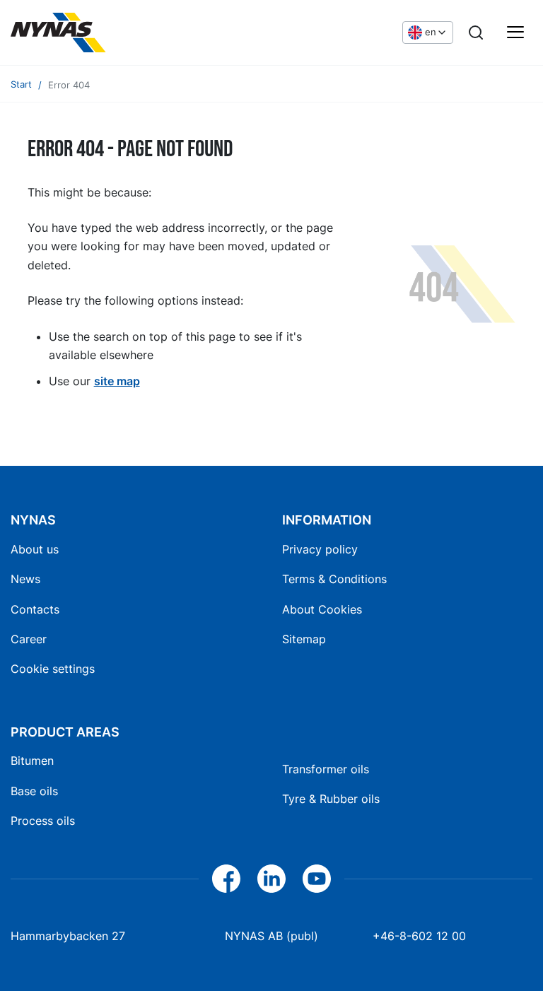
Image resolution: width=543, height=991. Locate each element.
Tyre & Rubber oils (331, 799)
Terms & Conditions (334, 579)
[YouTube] (317, 878)
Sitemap (304, 639)
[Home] (117, 32)
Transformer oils (325, 769)
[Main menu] (515, 32)
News (25, 579)
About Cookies (322, 609)
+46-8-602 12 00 (419, 936)
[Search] (475, 32)
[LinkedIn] (271, 878)
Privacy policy (320, 549)
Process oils (43, 821)
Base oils (34, 791)
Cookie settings (53, 669)
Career (29, 639)
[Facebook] (226, 878)
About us (35, 549)
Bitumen (32, 760)
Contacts (35, 609)
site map (117, 381)
